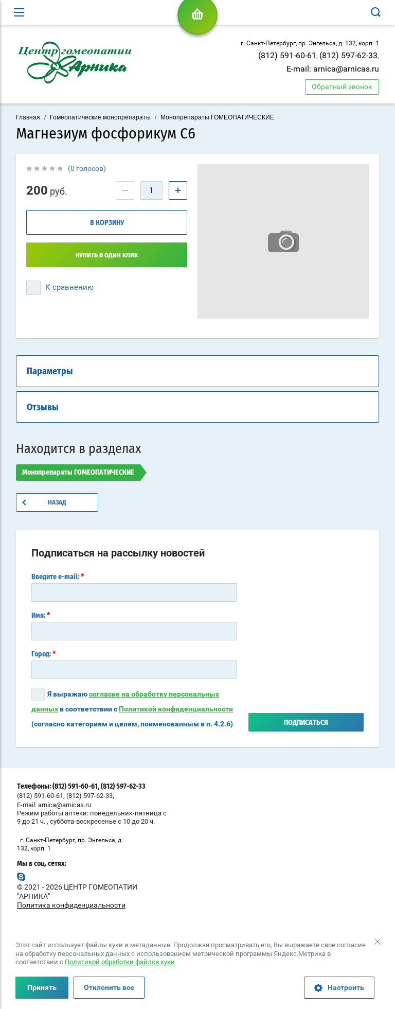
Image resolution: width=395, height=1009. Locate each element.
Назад (57, 502)
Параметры (50, 371)
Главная (28, 117)
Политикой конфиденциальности (176, 709)
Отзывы (43, 407)
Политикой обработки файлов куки (120, 962)
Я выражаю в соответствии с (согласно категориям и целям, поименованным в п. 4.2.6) (132, 709)
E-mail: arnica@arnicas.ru (332, 69)
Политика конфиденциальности (71, 905)
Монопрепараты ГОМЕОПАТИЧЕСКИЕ (217, 117)
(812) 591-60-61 (287, 55)
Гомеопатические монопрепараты (100, 117)
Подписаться (306, 722)
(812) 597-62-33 (348, 55)
